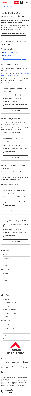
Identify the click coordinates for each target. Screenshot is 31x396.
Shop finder (6, 265)
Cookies (5, 335)
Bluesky (6, 372)
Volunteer (5, 284)
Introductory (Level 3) (10, 56)
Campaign (5, 280)
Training (5, 291)
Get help (5, 254)
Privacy (5, 331)
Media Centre (6, 258)
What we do (6, 299)
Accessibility (6, 338)
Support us (6, 273)
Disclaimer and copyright (9, 328)
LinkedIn (16, 362)
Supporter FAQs (7, 324)
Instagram (26, 362)
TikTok (15, 367)
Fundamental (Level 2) (10, 52)
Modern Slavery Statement (9, 309)
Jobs (4, 287)
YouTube (24, 367)
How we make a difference (9, 302)
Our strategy (6, 306)
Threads (6, 367)
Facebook (6, 362)
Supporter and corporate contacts (11, 261)
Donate (5, 277)
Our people (5, 316)
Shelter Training (8, 7)
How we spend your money (9, 313)
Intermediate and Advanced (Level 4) (14, 59)
